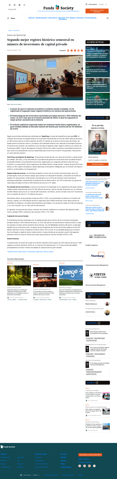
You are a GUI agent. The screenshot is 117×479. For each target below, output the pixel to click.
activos (9, 299)
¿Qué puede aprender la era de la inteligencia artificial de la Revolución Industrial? (94, 183)
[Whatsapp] (82, 51)
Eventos (92, 323)
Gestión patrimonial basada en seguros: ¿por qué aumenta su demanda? (96, 86)
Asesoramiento (39, 460)
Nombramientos (41, 18)
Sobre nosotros (96, 294)
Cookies (80, 475)
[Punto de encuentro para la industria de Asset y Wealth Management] (58, 8)
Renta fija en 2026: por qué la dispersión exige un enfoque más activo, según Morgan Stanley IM (94, 209)
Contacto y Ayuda (84, 462)
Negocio (73, 18)
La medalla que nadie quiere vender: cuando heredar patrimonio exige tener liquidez (94, 196)
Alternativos (52, 18)
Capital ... (74, 299)
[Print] (78, 51)
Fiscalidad (38, 457)
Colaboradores (96, 223)
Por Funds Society (93, 400)
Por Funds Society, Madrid (16, 297)
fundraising (31, 251)
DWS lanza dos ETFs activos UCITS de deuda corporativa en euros (96, 71)
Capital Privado (12, 251)
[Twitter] (24, 5)
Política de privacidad (68, 475)
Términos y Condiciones (51, 475)
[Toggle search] (108, 18)
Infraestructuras (22, 299)
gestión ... (15, 299)
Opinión (91, 174)
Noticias (4, 454)
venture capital (48, 251)
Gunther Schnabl (89, 188)
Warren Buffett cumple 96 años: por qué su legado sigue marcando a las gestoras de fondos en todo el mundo (97, 101)
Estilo (90, 383)
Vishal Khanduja (89, 213)
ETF (67, 18)
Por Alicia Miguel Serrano (94, 415)
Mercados (61, 18)
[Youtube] (19, 5)
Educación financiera (41, 467)
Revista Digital (96, 118)
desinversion (22, 251)
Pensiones (80, 18)
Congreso (36, 299)
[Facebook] (72, 51)
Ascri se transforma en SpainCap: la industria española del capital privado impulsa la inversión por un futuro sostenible (70, 292)
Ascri (70, 299)
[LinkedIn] (9, 5)
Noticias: (32, 18)
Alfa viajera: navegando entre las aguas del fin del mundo (94, 410)
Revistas (64, 454)
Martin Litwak (89, 200)
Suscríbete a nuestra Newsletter (97, 11)
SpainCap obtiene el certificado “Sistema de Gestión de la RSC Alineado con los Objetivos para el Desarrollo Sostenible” (17, 292)
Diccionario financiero (41, 464)
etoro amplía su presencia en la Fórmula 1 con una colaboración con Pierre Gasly (94, 395)
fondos (49, 299)
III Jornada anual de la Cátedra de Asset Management (99, 364)
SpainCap (39, 251)
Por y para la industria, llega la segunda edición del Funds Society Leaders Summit (99, 349)
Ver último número (98, 164)
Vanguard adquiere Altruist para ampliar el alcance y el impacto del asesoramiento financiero (97, 55)
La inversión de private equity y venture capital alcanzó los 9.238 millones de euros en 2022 (43, 293)
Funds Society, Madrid (16, 104)
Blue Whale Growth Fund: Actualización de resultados (99, 332)
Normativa (63, 19)
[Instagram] (14, 5)
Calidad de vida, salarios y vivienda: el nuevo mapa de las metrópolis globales (94, 425)
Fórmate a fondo (41, 454)
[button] (97, 4)
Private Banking (90, 18)
